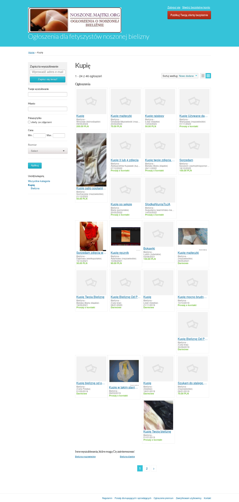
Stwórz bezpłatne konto (196, 7)
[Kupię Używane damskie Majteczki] (194, 101)
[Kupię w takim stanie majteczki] (124, 371)
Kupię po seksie (121, 204)
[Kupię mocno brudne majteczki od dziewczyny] (193, 282)
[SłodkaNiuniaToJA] (160, 190)
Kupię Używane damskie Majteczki (194, 115)
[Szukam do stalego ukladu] (193, 368)
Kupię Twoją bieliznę (157, 431)
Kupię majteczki (188, 252)
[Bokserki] (158, 234)
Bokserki (149, 248)
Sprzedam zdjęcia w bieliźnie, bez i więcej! (91, 252)
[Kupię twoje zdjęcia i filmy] (160, 145)
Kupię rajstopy (154, 115)
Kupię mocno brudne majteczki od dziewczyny (193, 297)
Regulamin (107, 498)
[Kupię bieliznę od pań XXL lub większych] (91, 368)
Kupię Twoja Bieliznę (90, 297)
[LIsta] (203, 75)
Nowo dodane (186, 76)
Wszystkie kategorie (39, 181)
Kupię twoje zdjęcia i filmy (160, 160)
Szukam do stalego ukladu (193, 383)
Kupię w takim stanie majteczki (124, 387)
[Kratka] (208, 75)
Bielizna (35, 188)
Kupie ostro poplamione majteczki (91, 188)
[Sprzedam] (194, 145)
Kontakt (207, 498)
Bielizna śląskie (127, 456)
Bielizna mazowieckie (85, 456)
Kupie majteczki (121, 115)
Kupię (80, 115)
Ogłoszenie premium (163, 498)
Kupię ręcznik (120, 252)
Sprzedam (186, 160)
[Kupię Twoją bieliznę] (158, 415)
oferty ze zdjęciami (41, 122)
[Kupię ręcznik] (126, 236)
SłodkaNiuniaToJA (157, 204)
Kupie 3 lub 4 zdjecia (125, 160)
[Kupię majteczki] (193, 236)
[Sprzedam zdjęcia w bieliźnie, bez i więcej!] (91, 236)
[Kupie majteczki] (126, 101)
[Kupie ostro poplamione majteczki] (91, 159)
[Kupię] (91, 101)
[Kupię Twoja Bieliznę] (91, 282)
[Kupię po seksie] (126, 190)
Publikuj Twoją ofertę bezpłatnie (189, 15)
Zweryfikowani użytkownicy (188, 498)
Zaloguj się (173, 7)
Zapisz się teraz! (47, 79)
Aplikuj (35, 165)
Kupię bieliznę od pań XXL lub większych (91, 383)
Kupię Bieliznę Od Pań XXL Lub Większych (126, 297)
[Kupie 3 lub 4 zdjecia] (126, 145)
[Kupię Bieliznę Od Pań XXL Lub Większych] (126, 282)
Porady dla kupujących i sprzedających (133, 498)
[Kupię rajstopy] (160, 101)
